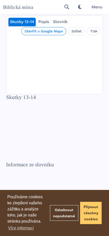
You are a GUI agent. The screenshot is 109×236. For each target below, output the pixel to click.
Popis (43, 21)
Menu (97, 7)
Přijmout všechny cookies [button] (91, 213)
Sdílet (76, 31)
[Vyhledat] (67, 7)
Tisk (93, 31)
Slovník (60, 21)
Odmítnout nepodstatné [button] (64, 213)
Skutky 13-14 (22, 21)
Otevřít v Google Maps (44, 31)
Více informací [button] (21, 228)
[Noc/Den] (80, 7)
